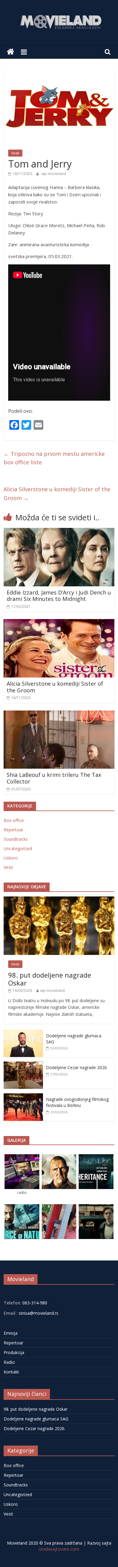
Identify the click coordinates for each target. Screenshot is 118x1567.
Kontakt (11, 1372)
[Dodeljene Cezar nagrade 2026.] (23, 1065)
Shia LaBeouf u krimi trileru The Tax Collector (54, 778)
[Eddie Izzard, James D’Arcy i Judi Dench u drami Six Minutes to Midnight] (59, 531)
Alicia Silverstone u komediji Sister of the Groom (57, 493)
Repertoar (13, 830)
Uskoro (11, 858)
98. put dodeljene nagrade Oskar (49, 978)
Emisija (11, 1333)
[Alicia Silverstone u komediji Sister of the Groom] (59, 622)
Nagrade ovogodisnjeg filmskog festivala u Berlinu (77, 1102)
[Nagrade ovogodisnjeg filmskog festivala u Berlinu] (23, 1096)
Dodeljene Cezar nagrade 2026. (77, 1067)
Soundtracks (16, 839)
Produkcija (14, 1352)
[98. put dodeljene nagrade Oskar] (59, 900)
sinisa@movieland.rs (38, 1313)
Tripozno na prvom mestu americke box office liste (54, 458)
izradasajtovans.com (59, 1549)
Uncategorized (18, 848)
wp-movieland (53, 173)
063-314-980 (34, 1303)
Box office (14, 820)
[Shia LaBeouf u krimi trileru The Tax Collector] (59, 714)
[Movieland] (10, 51)
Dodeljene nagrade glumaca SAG (36, 1419)
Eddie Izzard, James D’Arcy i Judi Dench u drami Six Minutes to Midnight (59, 596)
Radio (9, 1362)
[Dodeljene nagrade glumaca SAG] (23, 1033)
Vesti (15, 153)
